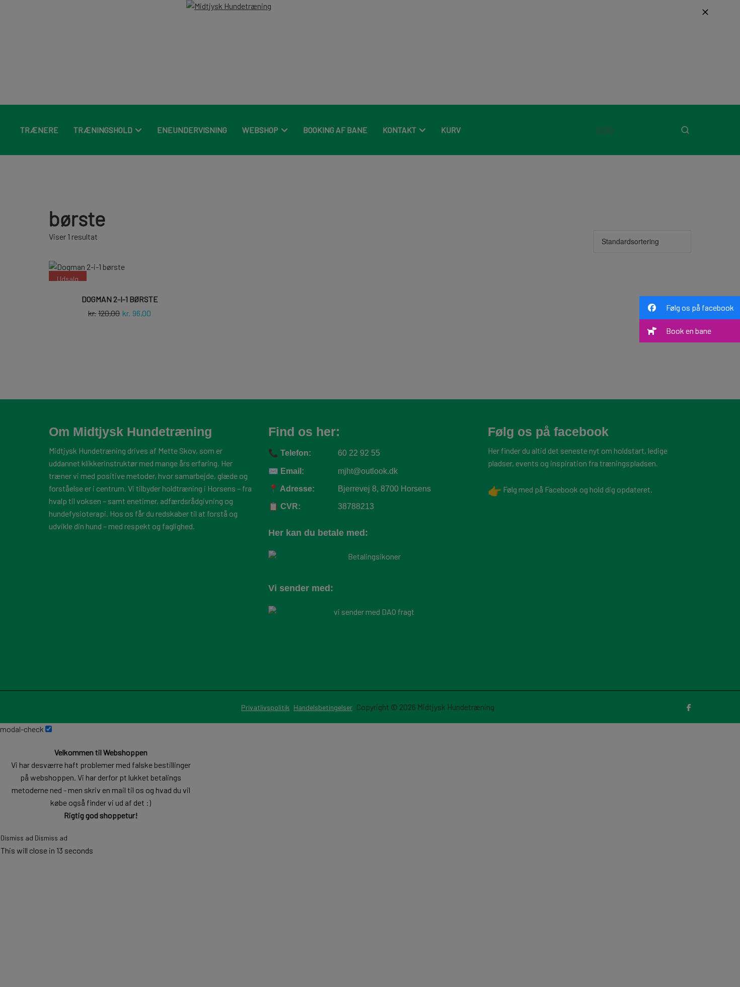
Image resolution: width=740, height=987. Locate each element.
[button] (689, 307)
